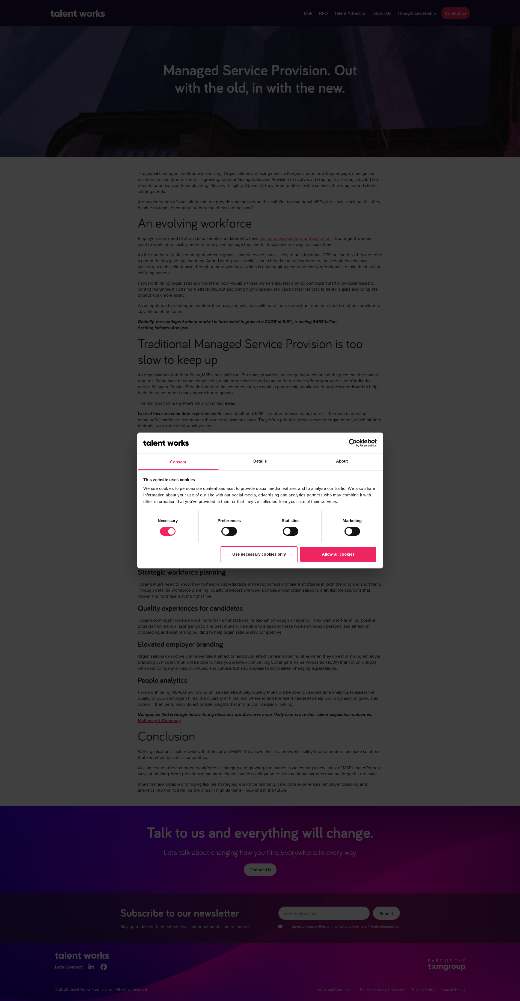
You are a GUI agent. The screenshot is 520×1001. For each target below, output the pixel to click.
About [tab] (342, 461)
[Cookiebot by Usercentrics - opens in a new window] (353, 443)
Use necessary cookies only (259, 554)
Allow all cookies (338, 554)
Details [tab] (260, 461)
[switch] (229, 531)
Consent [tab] (178, 462)
